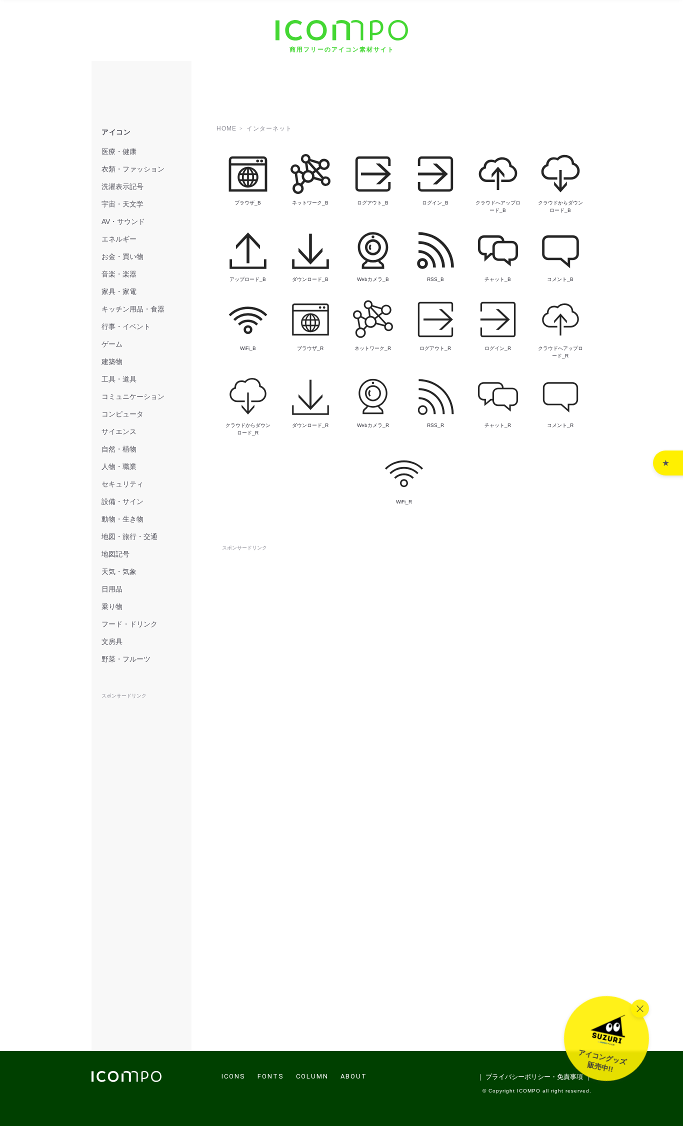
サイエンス (119, 432)
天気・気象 (119, 572)
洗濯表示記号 (123, 186)
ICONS (234, 1076)
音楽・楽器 (119, 274)
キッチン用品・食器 (133, 309)
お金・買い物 (123, 256)
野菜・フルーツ (126, 659)
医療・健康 (119, 152)
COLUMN (312, 1076)
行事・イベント (126, 326)
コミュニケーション (133, 396)
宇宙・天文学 (123, 204)
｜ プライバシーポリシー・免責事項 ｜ (534, 1076)
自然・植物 (119, 449)
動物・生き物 (123, 519)
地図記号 (116, 554)
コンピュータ (123, 414)
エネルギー (119, 239)
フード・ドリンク (130, 624)
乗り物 (112, 606)
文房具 (112, 642)
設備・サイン (123, 502)
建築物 (112, 362)
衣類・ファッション (133, 169)
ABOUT (353, 1076)
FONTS (271, 1076)
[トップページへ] (127, 1079)
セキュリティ (123, 484)
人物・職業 (119, 466)
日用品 (112, 589)
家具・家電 (119, 292)
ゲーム (112, 344)
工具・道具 (119, 379)
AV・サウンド (123, 222)
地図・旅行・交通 (130, 536)
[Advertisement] (404, 575)
